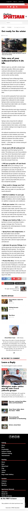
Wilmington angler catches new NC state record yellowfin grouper (13, 388)
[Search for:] (14, 22)
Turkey (4, 470)
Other (3, 472)
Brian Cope (5, 35)
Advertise (4, 492)
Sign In (15, 1)
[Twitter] (10, 6)
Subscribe (21, 1)
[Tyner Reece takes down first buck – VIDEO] (5, 411)
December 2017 (9, 283)
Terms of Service (7, 496)
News (3, 445)
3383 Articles (20, 337)
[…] (25, 396)
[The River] (5, 317)
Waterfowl (5, 466)
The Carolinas (20, 283)
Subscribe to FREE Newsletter (12, 507)
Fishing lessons (13, 307)
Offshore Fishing (7, 453)
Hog (3, 468)
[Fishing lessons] (5, 309)
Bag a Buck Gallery (7, 474)
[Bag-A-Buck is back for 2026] (5, 301)
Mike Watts (12, 309)
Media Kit (5, 494)
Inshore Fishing (6, 451)
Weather (4, 485)
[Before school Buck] (5, 426)
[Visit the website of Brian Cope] (14, 353)
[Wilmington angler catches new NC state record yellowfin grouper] (14, 376)
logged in (10, 365)
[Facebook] (7, 6)
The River (12, 315)
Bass (3, 447)
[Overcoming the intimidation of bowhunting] (5, 418)
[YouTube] (13, 6)
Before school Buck (15, 425)
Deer (3, 464)
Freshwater (5, 449)
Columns (4, 481)
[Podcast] (16, 6)
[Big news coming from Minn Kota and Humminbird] (5, 403)
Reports (4, 483)
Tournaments (6, 455)
